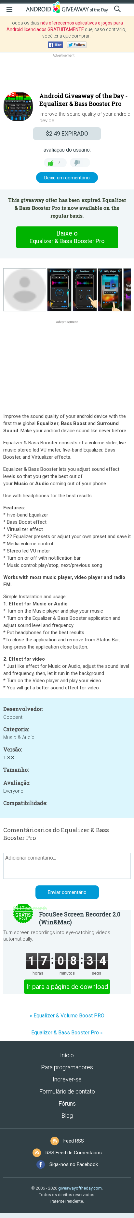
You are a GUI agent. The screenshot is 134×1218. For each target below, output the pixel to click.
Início (67, 1055)
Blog (67, 1115)
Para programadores (67, 1067)
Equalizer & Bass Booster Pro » (67, 1032)
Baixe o (67, 236)
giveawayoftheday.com (80, 1188)
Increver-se (67, 1079)
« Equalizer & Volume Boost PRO (67, 1015)
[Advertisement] (67, 74)
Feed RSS (73, 1141)
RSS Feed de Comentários (74, 1153)
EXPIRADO (67, 133)
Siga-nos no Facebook (73, 1164)
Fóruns (67, 1103)
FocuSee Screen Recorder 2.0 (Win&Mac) (79, 918)
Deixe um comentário (67, 178)
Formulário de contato (67, 1091)
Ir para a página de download (67, 987)
